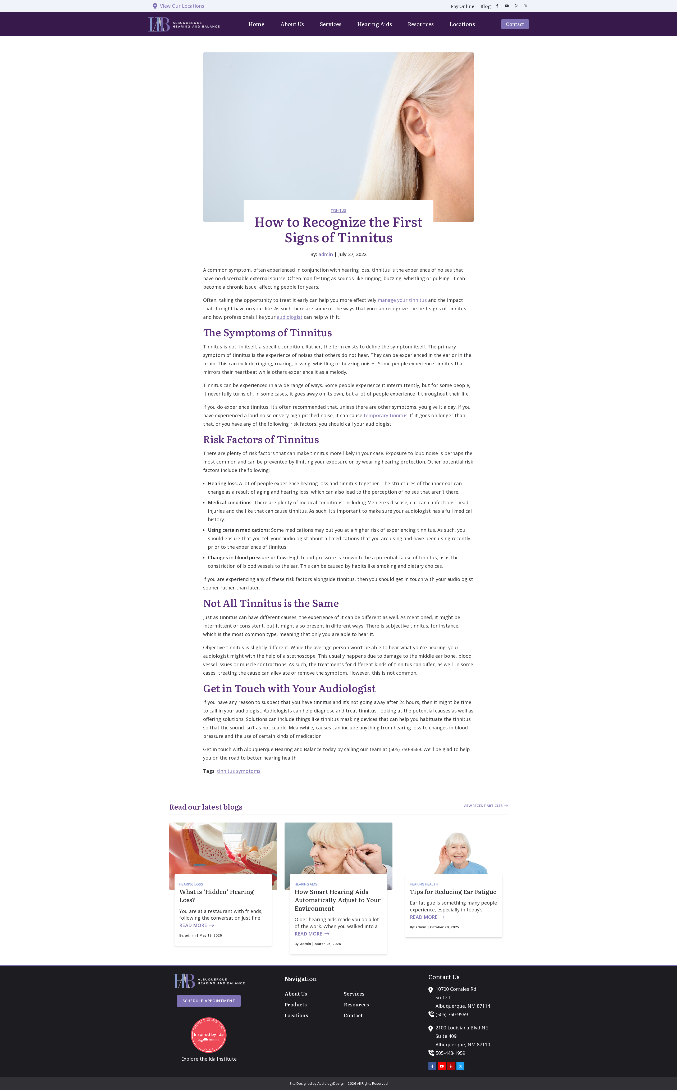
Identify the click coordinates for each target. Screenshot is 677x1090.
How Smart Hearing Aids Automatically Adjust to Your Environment (338, 899)
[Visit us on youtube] (507, 6)
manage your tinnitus (402, 300)
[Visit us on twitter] (526, 6)
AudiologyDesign (330, 1083)
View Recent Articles (483, 805)
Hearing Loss (191, 884)
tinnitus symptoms (238, 771)
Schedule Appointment (208, 1000)
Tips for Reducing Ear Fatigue (453, 891)
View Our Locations (182, 6)
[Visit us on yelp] (516, 6)
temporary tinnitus (386, 415)
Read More (193, 925)
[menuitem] (462, 6)
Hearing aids (306, 884)
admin (325, 254)
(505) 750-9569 (452, 1014)
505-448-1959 (450, 1053)
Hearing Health (424, 884)
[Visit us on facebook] (497, 6)
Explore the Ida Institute (209, 1059)
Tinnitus (338, 210)
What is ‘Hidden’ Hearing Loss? (216, 895)
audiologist (290, 317)
